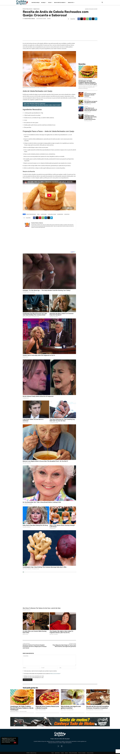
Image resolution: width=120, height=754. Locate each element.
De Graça (43, 2)
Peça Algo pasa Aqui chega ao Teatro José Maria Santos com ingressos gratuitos (64, 645)
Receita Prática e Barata (59, 2)
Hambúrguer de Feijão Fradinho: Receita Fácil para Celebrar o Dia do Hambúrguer (87, 82)
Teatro (49, 2)
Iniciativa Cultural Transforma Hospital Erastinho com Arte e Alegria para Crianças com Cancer (35, 646)
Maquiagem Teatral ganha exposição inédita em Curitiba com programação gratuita (90, 117)
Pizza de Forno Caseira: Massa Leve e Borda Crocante (90, 95)
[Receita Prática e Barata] (27, 225)
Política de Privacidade (73, 752)
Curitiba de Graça (35, 2)
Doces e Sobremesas (89, 709)
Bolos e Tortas (63, 709)
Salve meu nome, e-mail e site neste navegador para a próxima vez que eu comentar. (40, 670)
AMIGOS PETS (71, 2)
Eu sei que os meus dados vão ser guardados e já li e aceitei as (42, 673)
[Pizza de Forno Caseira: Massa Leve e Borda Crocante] (80, 94)
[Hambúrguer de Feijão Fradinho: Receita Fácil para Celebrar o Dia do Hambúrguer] (87, 72)
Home (53, 752)
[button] (102, 2)
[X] (81, 19)
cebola (38, 214)
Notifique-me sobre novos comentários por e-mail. (34, 676)
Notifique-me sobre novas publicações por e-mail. (34, 677)
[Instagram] (61, 746)
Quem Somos (57, 752)
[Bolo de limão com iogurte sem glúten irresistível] (80, 102)
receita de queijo (43, 214)
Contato (62, 752)
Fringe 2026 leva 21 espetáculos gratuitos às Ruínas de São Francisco (90, 109)
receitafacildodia (60, 214)
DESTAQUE (86, 106)
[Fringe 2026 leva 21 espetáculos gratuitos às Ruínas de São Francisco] (80, 108)
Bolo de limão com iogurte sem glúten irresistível (90, 102)
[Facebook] (79, 19)
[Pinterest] (84, 19)
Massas (85, 92)
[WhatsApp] (87, 19)
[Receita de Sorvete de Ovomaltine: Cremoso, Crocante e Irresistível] (98, 697)
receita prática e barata (52, 214)
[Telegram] (96, 19)
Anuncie (66, 752)
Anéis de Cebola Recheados (31, 214)
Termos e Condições (82, 752)
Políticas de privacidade (55, 673)
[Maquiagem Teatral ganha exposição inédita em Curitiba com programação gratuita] (80, 116)
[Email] (93, 19)
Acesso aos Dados (90, 752)
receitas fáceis (66, 214)
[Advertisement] (60, 30)
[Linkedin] (90, 19)
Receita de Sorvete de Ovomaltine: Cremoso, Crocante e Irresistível (97, 707)
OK (15, 742)
